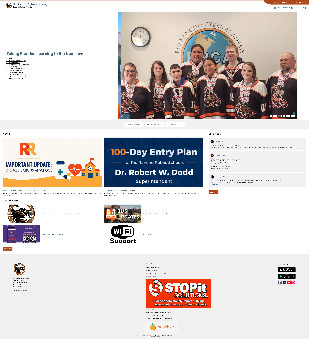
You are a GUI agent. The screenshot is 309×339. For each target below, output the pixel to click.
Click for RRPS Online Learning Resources (159, 312)
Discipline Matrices (151, 277)
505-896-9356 (17, 287)
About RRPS (298, 2)
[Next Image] (127, 117)
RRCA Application (13, 63)
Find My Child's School (153, 264)
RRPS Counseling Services (16, 74)
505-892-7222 (17, 284)
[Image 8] (289, 116)
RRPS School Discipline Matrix (17, 76)
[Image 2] (274, 116)
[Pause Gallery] (294, 113)
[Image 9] (292, 116)
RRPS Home (275, 2)
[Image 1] (271, 116)
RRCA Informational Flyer (16, 61)
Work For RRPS (287, 2)
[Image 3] (276, 116)
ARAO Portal (150, 309)
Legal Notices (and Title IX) (154, 267)
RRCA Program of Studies (16, 68)
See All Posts (8, 248)
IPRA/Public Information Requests (156, 273)
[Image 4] (279, 116)
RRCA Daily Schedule (14, 70)
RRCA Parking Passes (14, 78)
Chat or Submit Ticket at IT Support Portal (159, 318)
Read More (288, 147)
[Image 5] (281, 116)
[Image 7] (287, 116)
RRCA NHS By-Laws (14, 67)
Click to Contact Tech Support (155, 315)
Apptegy (158, 336)
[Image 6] (284, 116)
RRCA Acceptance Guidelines (17, 65)
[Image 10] (294, 116)
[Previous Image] (122, 117)
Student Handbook (151, 270)
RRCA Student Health (14, 72)
